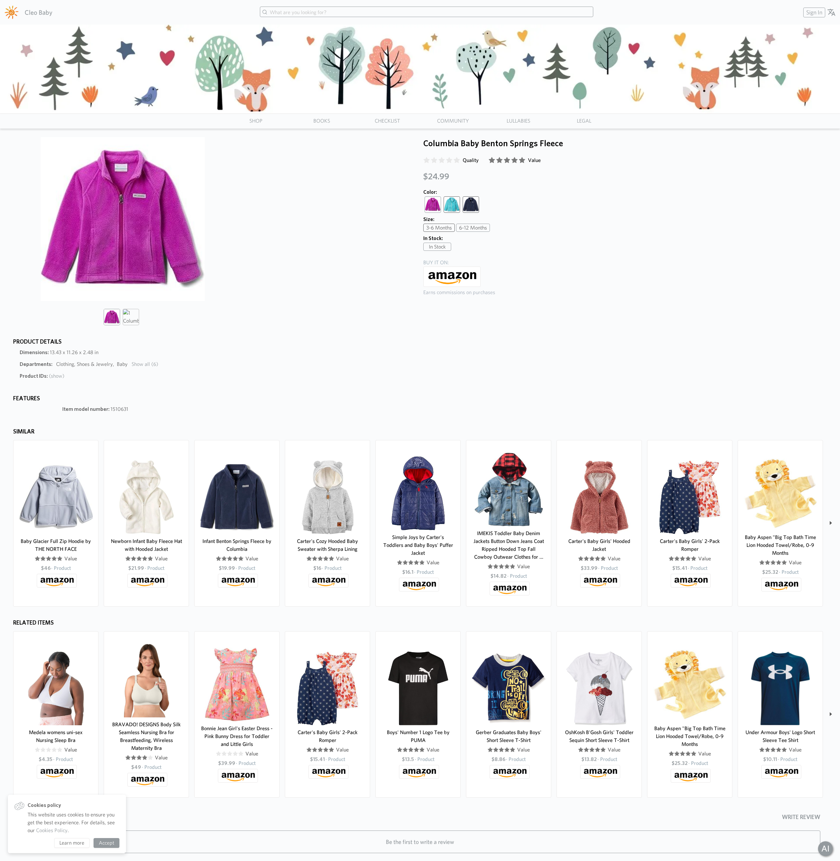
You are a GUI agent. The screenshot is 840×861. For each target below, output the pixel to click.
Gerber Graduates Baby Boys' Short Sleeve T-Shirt (508, 736)
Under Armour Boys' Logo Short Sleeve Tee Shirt (780, 736)
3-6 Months (439, 227)
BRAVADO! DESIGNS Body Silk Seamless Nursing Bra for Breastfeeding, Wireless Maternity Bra (146, 736)
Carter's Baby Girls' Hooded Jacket (599, 545)
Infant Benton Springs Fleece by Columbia (236, 545)
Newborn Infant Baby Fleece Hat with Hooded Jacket (146, 545)
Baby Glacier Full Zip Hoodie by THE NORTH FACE (56, 545)
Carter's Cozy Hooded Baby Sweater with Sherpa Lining (327, 545)
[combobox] (426, 12)
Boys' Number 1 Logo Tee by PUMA (418, 736)
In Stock (437, 246)
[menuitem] (813, 12)
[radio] (426, 160)
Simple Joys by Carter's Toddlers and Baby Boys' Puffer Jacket (418, 545)
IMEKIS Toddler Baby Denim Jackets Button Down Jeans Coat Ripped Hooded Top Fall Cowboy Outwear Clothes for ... (508, 545)
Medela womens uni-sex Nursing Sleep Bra (56, 736)
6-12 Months (473, 227)
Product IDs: (42, 375)
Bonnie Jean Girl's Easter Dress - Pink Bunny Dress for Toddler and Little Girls (237, 736)
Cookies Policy (52, 830)
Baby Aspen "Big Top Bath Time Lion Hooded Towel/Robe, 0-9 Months (780, 545)
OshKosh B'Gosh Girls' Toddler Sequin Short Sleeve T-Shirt (599, 736)
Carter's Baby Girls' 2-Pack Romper (690, 545)
